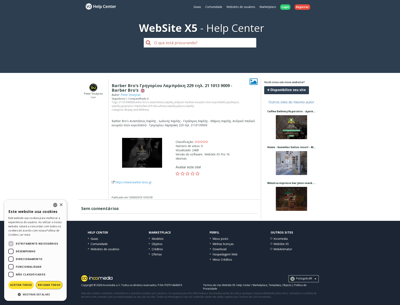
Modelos (158, 239)
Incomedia (281, 239)
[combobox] (55, 205)
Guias (197, 7)
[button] (35, 294)
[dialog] (35, 250)
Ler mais (25, 234)
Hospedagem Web (225, 254)
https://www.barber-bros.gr (133, 182)
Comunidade (213, 7)
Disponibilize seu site (288, 90)
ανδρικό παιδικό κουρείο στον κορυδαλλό (200, 102)
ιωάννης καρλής (166, 106)
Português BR (304, 278)
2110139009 (126, 102)
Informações (291, 135)
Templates (275, 285)
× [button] (60, 204)
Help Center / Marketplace (251, 285)
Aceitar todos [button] (21, 285)
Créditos (157, 249)
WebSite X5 (281, 244)
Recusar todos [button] (49, 285)
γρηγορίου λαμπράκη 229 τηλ (138, 106)
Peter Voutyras (131, 95)
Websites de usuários (240, 7)
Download (219, 249)
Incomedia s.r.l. (112, 285)
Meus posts (220, 239)
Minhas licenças (223, 244)
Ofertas (157, 254)
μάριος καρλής (185, 106)
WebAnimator (283, 249)
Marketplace (267, 7)
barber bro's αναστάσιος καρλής (153, 102)
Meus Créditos (222, 259)
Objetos (157, 244)
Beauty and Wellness (137, 109)
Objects (286, 285)
